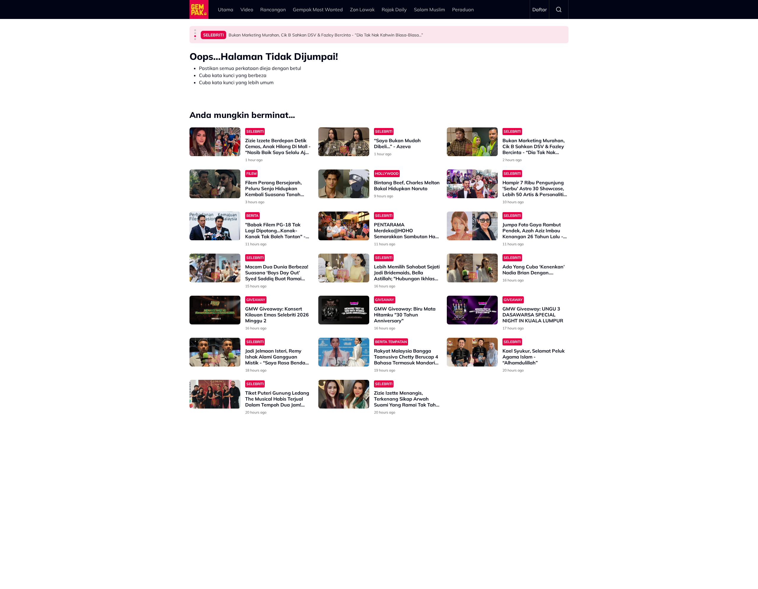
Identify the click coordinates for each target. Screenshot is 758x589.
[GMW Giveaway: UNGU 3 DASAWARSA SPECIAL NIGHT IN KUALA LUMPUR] (472, 310)
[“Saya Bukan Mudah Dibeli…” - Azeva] (343, 141)
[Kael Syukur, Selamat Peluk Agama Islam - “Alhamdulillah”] (472, 352)
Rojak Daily (394, 9)
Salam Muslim (429, 9)
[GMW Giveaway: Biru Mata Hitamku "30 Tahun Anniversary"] (343, 310)
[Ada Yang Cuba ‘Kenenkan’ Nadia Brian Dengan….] (472, 268)
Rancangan (273, 9)
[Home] (199, 9)
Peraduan (463, 9)
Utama (225, 9)
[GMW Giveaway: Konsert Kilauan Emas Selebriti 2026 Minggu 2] (215, 310)
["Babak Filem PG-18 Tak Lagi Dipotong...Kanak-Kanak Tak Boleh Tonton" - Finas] (215, 226)
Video (246, 9)
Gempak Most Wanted (318, 9)
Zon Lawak (362, 9)
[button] (195, 30)
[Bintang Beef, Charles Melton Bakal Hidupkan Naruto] (343, 183)
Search (558, 9)
